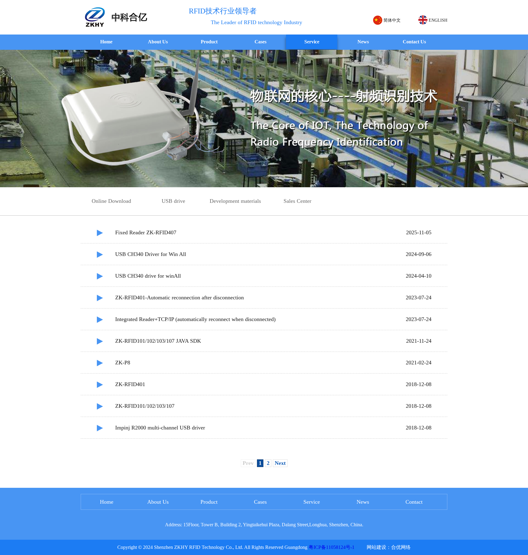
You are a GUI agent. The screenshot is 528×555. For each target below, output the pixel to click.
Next (280, 463)
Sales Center (297, 201)
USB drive (173, 201)
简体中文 (391, 20)
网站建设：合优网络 (389, 547)
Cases (260, 41)
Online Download (111, 201)
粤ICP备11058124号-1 (331, 547)
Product (209, 41)
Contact (414, 502)
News (363, 41)
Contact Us (414, 41)
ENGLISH (437, 20)
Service (311, 41)
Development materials (235, 201)
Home (106, 41)
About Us (158, 41)
